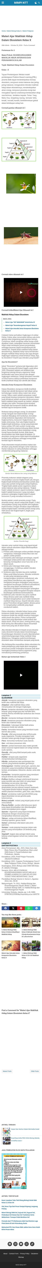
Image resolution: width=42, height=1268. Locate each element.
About (5, 1253)
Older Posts (35, 1071)
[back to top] (38, 1263)
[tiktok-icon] (32, 1244)
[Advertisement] (21, 18)
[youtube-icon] (21, 1244)
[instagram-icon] (15, 1244)
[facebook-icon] (10, 1244)
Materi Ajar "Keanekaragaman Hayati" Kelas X (21, 325)
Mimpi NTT (21, 2)
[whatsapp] (29, 908)
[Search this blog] (39, 3)
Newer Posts (7, 1071)
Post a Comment (29, 45)
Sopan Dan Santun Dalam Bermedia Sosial (25, 1129)
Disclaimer (34, 1253)
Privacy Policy (24, 1253)
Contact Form (13, 1253)
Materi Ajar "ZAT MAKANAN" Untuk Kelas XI (20, 322)
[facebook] (5, 908)
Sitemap (21, 1257)
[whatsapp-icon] (26, 1244)
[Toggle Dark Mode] (36, 3)
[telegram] (36, 908)
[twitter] (13, 908)
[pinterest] (21, 908)
